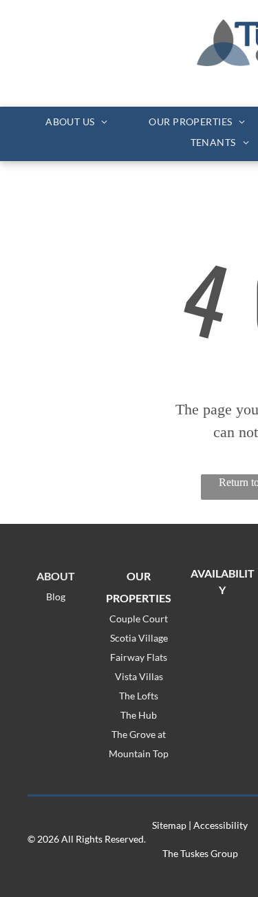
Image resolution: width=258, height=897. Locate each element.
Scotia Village (139, 638)
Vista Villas (139, 676)
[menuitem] (76, 121)
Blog (55, 596)
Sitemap (169, 825)
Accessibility (220, 825)
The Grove (133, 734)
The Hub (138, 715)
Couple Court (138, 618)
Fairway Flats (138, 657)
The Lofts (138, 695)
